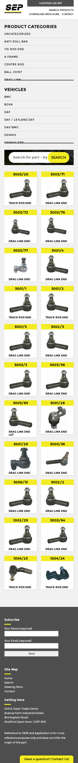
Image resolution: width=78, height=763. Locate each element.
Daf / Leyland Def (19, 119)
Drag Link (12, 79)
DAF (7, 112)
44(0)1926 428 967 (50, 3)
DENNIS (10, 135)
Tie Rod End (14, 49)
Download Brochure (44, 14)
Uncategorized (17, 33)
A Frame (11, 56)
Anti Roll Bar (16, 41)
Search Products (61, 10)
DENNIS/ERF (14, 142)
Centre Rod (14, 64)
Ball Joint (13, 72)
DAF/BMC (11, 127)
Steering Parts (13, 687)
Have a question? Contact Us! (46, 759)
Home (8, 678)
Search (58, 157)
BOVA (8, 104)
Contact (68, 14)
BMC (7, 96)
